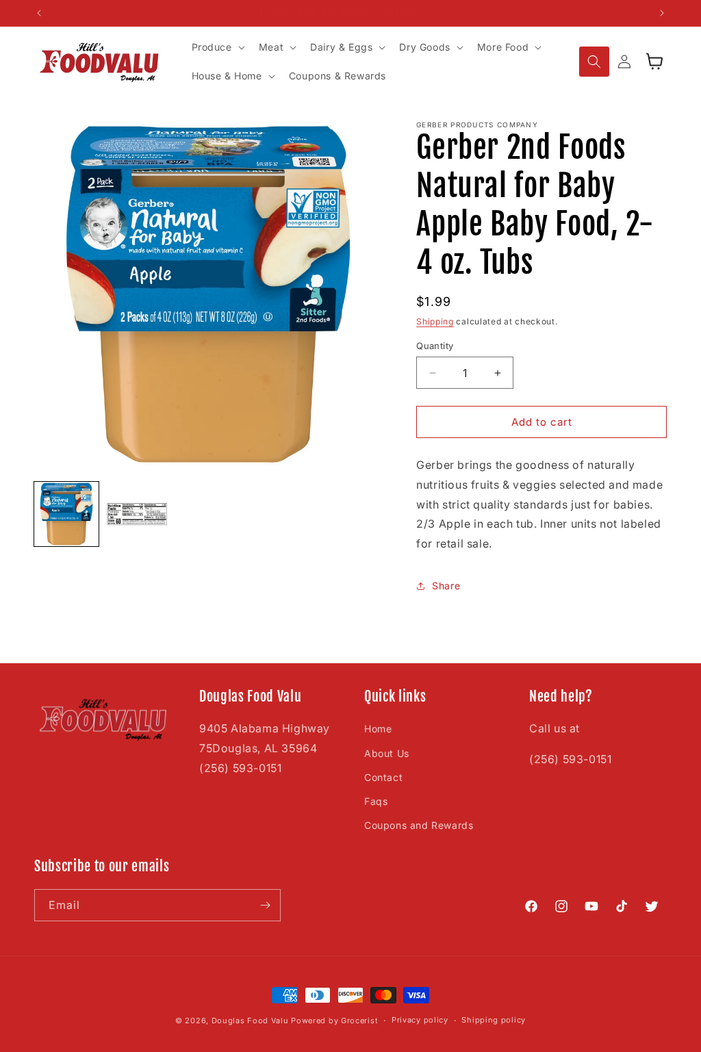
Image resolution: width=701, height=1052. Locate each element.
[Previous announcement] (39, 13)
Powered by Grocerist (334, 1020)
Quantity (434, 345)
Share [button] (446, 585)
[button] (217, 47)
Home (378, 728)
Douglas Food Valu (250, 1020)
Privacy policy (420, 1020)
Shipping (435, 321)
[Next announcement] (662, 13)
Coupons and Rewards (418, 825)
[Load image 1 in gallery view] (66, 514)
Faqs (375, 801)
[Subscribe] (265, 905)
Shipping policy (493, 1020)
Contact (383, 777)
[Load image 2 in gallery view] (137, 514)
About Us (386, 753)
